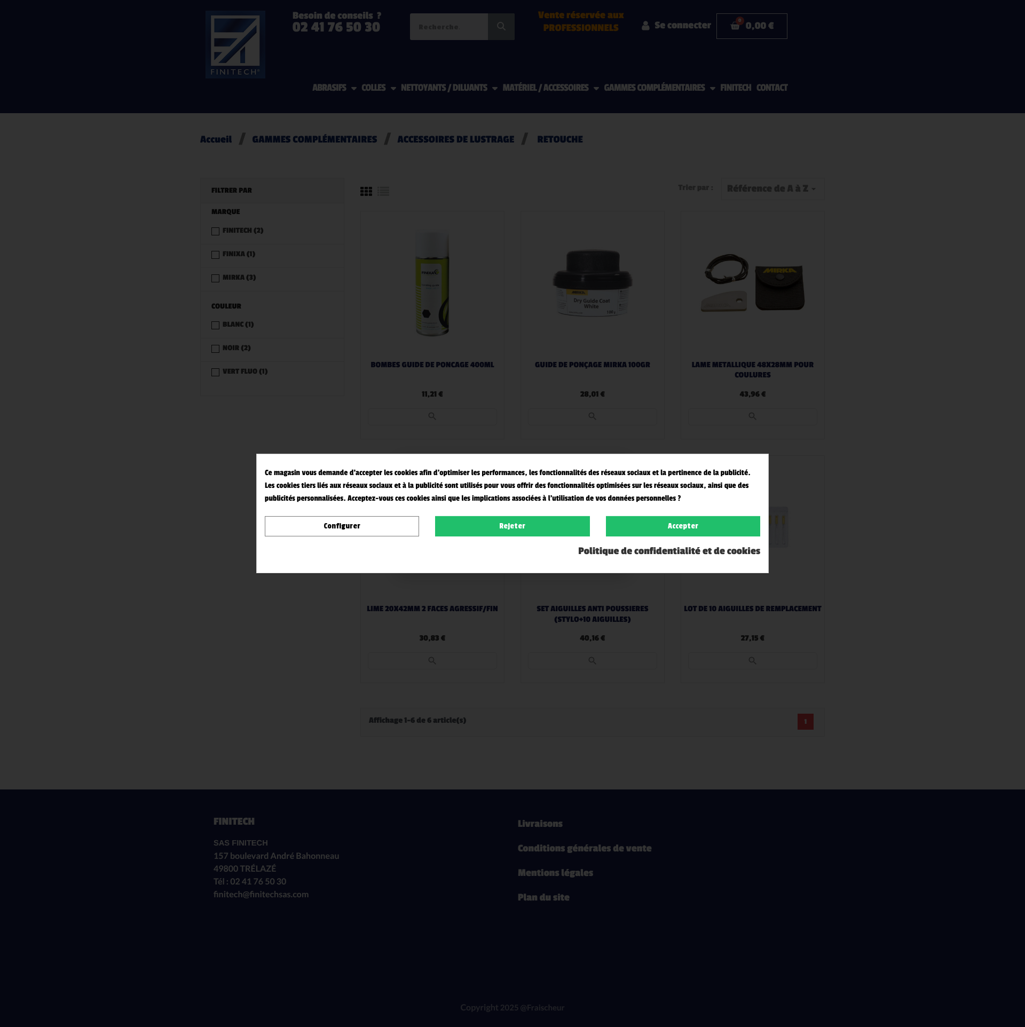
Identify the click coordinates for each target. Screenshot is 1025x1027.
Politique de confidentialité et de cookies (669, 551)
